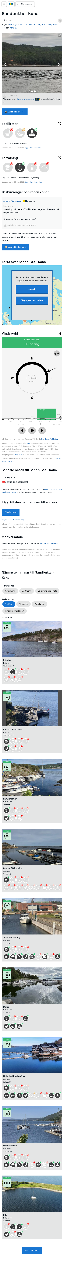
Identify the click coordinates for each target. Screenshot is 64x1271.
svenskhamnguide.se (25, 4)
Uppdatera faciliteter (33, 148)
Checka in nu (11, 512)
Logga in (32, 289)
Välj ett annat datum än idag (13, 520)
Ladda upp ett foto (15, 112)
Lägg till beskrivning (15, 247)
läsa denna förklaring (49, 439)
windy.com (18, 455)
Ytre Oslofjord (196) (32, 25)
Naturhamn (10, 591)
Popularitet (40, 604)
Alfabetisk (23, 604)
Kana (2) (13, 28)
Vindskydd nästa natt (14, 611)
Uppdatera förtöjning (33, 182)
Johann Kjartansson (26, 99)
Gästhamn (26, 591)
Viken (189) (47, 25)
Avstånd (9, 604)
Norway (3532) (15, 25)
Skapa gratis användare (32, 300)
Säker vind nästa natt (47, 591)
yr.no (28, 443)
